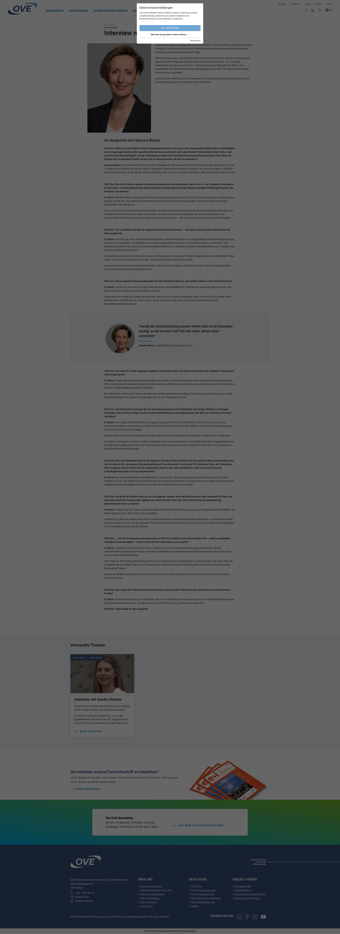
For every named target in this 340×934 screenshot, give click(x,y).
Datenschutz (195, 41)
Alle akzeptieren (170, 28)
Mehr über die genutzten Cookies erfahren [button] (168, 34)
